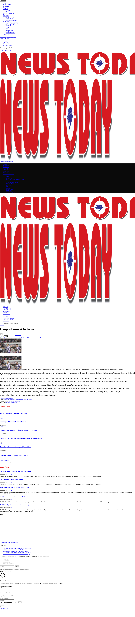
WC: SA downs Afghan (14, 401)
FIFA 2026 (6, 312)
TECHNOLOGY (10, 33)
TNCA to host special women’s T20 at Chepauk (13, 413)
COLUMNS (6, 16)
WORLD (5, 9)
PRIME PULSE (7, 309)
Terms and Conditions (8, 45)
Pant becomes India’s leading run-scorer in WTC (14, 455)
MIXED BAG (6, 21)
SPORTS (5, 11)
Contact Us (5, 42)
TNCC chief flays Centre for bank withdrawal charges (15, 504)
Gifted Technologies (44, 556)
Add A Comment (4, 460)
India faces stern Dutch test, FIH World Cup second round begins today (21, 438)
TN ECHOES (6, 311)
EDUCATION (10, 24)
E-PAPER (6, 34)
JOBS (8, 27)
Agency (6, 335)
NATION (5, 7)
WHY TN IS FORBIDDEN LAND (12, 19)
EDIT (4, 14)
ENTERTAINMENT (8, 13)
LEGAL (8, 28)
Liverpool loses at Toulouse (7, 398)
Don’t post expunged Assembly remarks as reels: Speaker (16, 471)
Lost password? (4, 608)
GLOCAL (5, 315)
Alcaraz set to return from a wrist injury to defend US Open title (18, 430)
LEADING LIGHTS (8, 318)
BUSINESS (6, 10)
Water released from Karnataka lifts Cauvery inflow (14, 487)
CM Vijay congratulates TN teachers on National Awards (15, 497)
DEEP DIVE (6, 314)
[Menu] (0, 195)
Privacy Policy (6, 44)
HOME (5, 3)
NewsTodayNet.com (9, 556)
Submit (17, 566)
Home (1, 323)
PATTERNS (6, 321)
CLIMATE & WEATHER (12, 23)
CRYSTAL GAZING (8, 319)
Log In (2, 605)
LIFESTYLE (9, 30)
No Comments (18, 335)
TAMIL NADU (7, 4)
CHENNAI (6, 6)
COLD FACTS (7, 316)
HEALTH (8, 26)
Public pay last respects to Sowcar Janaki (11, 479)
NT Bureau (2, 474)
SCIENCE (9, 31)
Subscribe (10, 161)
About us (5, 41)
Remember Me (5, 607)
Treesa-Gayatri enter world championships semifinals (15, 447)
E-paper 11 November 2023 (13, 402)
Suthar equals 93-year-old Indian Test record (13, 421)
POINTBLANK (10, 17)
